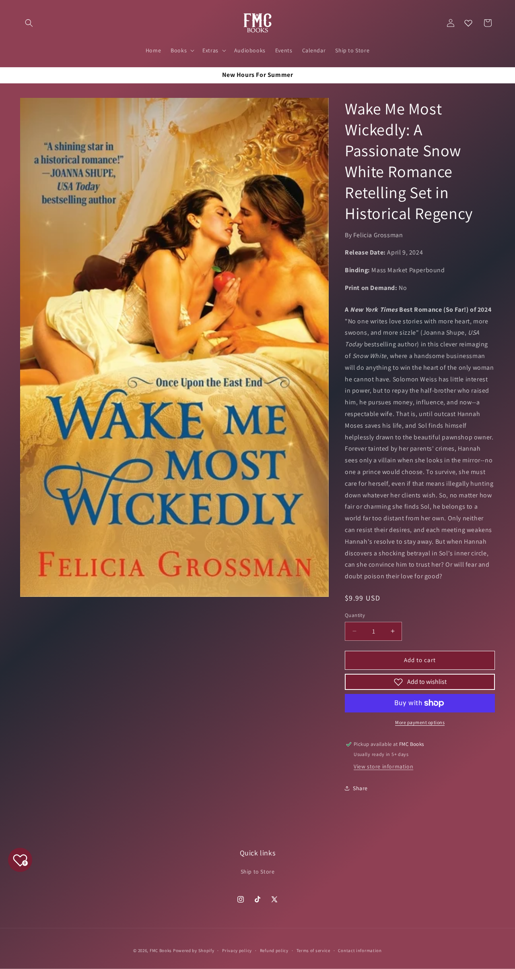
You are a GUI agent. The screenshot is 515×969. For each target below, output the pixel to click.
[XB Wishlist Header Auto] (468, 23)
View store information (383, 766)
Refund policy (274, 950)
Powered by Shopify (193, 950)
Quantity (355, 615)
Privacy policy (237, 950)
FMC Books (161, 950)
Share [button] (360, 788)
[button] (29, 23)
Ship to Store (258, 871)
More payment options (420, 722)
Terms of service (313, 950)
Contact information (359, 950)
